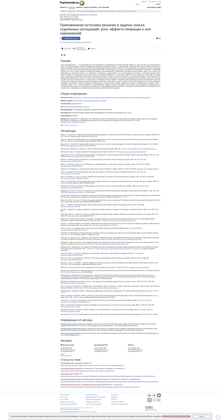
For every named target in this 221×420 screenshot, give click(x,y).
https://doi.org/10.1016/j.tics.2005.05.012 (73, 283)
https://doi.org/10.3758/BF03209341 (72, 259)
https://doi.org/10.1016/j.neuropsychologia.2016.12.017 (112, 244)
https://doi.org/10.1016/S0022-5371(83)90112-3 (75, 302)
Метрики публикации (66, 355)
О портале (114, 395)
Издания (71, 7)
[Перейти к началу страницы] (218, 417)
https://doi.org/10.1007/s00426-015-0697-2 (123, 220)
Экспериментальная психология (71, 363)
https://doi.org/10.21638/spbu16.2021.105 (76, 106)
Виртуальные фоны (117, 402)
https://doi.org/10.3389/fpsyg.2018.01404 (129, 239)
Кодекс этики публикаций (119, 404)
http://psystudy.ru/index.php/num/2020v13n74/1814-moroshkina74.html (121, 248)
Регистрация (153, 1)
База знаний (104, 7)
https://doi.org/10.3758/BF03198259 (72, 255)
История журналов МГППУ (68, 404)
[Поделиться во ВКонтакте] (62, 55)
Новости (63, 7)
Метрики (92, 48)
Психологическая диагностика (70, 379)
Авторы (79, 7)
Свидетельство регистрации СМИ (69, 411)
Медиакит (114, 397)
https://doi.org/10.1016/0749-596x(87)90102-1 (75, 178)
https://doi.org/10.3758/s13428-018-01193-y (105, 288)
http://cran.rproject (78, 297)
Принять (202, 416)
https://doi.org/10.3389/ (76, 216)
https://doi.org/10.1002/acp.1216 (70, 206)
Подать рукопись (90, 7)
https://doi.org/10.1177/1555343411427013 (74, 230)
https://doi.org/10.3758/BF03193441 (72, 161)
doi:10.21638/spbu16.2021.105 (69, 18)
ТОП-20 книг (64, 397)
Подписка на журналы (93, 402)
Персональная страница (93, 404)
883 (160, 38)
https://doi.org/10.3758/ (77, 272)
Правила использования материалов (69, 409)
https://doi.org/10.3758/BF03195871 (148, 169)
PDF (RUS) (67, 48)
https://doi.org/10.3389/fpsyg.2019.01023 (104, 225)
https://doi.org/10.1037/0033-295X (130, 152)
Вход (159, 1)
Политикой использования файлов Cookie (176, 416)
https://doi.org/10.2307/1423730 (70, 311)
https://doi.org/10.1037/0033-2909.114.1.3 (143, 149)
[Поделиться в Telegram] (64, 55)
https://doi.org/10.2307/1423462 (70, 173)
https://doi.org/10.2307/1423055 (70, 306)
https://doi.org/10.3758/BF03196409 (72, 166)
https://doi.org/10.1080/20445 (76, 145)
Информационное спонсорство (96, 397)
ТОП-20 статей (64, 395)
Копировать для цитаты (70, 125)
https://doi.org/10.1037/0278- (77, 156)
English (144, 1)
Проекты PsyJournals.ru (67, 402)
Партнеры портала (92, 395)
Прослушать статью (71, 38)
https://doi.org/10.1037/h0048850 (139, 267)
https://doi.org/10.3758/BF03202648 (72, 187)
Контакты (114, 399)
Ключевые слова (154, 7)
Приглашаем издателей (93, 399)
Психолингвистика (67, 374)
